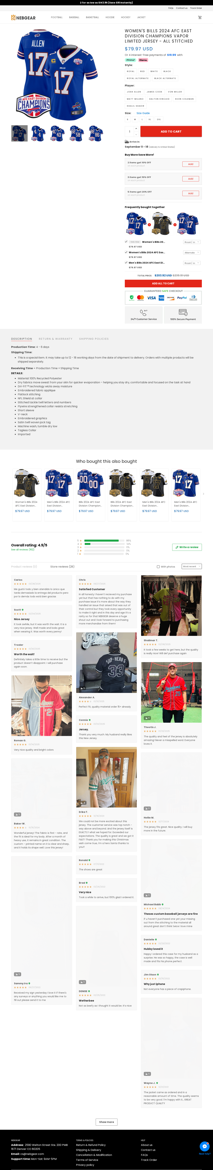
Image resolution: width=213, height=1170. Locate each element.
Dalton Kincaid (159, 99)
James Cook (154, 91)
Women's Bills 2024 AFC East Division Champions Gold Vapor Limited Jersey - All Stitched (147, 252)
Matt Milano (135, 99)
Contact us (182, 8)
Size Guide (143, 113)
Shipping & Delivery (88, 1150)
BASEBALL (74, 17)
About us (146, 1145)
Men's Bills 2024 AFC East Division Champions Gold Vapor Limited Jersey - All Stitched (154, 504)
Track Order (196, 8)
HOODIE (110, 17)
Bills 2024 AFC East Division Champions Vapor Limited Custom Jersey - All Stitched (90, 504)
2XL (159, 119)
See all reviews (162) (22, 549)
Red (142, 71)
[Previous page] (13, 74)
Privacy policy (85, 1165)
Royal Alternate (138, 78)
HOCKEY (125, 17)
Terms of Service (87, 1160)
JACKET (141, 17)
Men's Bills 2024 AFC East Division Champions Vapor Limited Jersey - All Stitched (147, 262)
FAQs (170, 8)
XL (150, 119)
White (154, 71)
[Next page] (102, 74)
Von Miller (175, 91)
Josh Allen (134, 91)
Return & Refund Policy (91, 1145)
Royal (131, 71)
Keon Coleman (184, 99)
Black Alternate (165, 78)
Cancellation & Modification (94, 1155)
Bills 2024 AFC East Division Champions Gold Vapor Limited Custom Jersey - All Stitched (122, 504)
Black (167, 71)
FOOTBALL (57, 17)
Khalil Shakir (135, 106)
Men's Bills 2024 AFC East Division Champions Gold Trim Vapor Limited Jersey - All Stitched (185, 504)
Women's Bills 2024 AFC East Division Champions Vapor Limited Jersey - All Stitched (153, 242)
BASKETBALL (92, 17)
